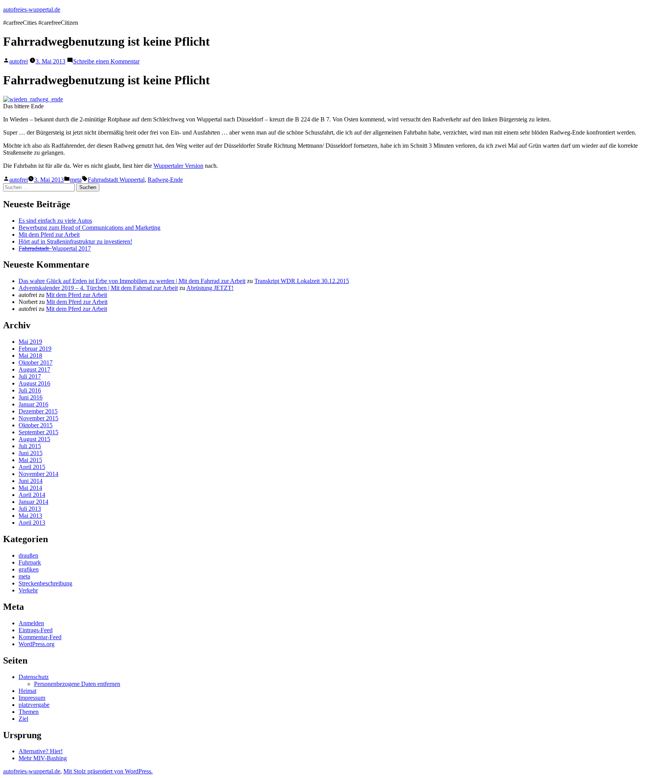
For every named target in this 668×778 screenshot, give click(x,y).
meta (76, 179)
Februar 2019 (35, 348)
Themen (29, 711)
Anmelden (31, 623)
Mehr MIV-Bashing (43, 758)
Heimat (27, 691)
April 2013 (32, 522)
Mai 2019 (30, 341)
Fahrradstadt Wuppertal (116, 179)
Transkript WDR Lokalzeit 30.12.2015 (301, 281)
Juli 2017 (30, 376)
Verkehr (28, 590)
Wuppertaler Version (178, 165)
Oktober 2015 (36, 425)
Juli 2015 (30, 446)
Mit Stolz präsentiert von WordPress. (108, 771)
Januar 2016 (33, 404)
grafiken (29, 569)
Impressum (32, 697)
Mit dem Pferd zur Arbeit (49, 234)
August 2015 (34, 439)
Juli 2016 (30, 390)
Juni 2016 (31, 397)
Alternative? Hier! (41, 751)
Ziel (23, 718)
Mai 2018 (30, 355)
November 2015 (38, 418)
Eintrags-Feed (36, 630)
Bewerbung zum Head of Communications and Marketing (89, 227)
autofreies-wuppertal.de (31, 9)
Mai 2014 (30, 488)
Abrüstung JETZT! (209, 288)
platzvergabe (34, 704)
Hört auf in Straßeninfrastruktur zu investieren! (75, 241)
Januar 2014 (33, 501)
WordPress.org (37, 644)
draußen (28, 555)
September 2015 (38, 432)
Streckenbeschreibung (45, 583)
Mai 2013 (30, 515)
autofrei (18, 61)
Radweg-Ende (165, 179)
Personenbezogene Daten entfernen (77, 684)
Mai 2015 (30, 460)
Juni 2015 (31, 453)
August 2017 (34, 369)
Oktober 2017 (36, 362)
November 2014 (38, 474)
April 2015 (32, 467)
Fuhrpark (30, 562)
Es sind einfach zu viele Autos (55, 220)
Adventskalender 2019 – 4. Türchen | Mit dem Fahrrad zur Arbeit (98, 288)
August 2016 (34, 383)
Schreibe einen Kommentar (106, 61)
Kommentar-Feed (40, 637)
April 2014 (32, 494)
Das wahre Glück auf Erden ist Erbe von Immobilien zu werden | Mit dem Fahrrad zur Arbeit (132, 281)
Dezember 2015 (38, 411)
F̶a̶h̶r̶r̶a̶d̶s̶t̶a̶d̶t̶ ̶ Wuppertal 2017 (55, 248)
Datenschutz (34, 677)
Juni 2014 (31, 481)
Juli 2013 (30, 508)
